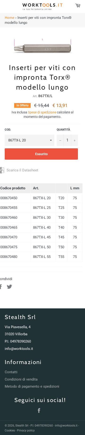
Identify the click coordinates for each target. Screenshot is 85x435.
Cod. (8, 129)
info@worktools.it (19, 349)
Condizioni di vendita (21, 379)
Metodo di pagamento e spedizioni (32, 386)
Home (9, 18)
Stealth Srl (21, 425)
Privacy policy (26, 430)
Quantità (63, 129)
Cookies (10, 430)
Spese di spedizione (42, 112)
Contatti (11, 372)
